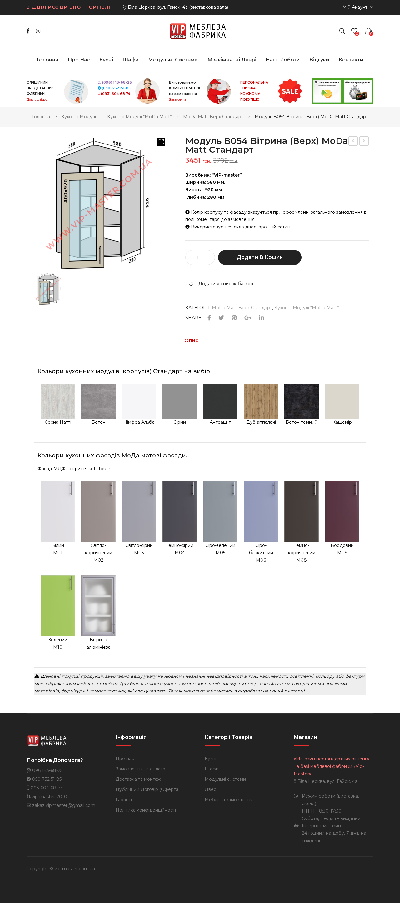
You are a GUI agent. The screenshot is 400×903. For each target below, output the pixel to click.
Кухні (210, 758)
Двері (211, 789)
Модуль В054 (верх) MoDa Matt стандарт (353, 142)
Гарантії (124, 800)
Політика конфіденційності (146, 810)
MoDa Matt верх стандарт (213, 117)
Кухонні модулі (78, 117)
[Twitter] (221, 318)
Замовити (177, 100)
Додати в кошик (260, 257)
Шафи (212, 769)
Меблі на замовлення (229, 800)
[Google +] (248, 318)
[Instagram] (38, 31)
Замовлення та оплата (140, 769)
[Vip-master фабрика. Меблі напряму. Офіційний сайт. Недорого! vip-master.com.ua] (200, 31)
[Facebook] (28, 31)
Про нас (125, 758)
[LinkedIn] (261, 318)
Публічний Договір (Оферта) (148, 789)
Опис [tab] (191, 341)
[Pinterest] (234, 318)
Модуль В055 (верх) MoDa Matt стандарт (364, 142)
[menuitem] (47, 60)
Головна (41, 117)
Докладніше (37, 100)
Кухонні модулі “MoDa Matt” (139, 117)
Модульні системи (225, 779)
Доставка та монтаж (138, 779)
